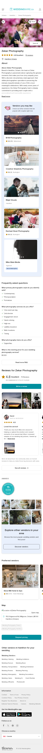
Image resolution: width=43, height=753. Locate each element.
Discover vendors (21, 547)
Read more (6, 96)
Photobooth (21, 682)
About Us (23, 701)
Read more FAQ (22, 362)
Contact (4, 695)
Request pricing (21, 637)
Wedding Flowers (7, 670)
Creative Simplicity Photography (19, 169)
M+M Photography (14, 138)
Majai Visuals (11, 200)
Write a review (21, 386)
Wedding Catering (7, 659)
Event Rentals (30, 678)
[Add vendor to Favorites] (39, 21)
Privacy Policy (26, 695)
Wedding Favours (7, 663)
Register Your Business (9, 701)
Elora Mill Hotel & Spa (13, 591)
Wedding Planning (22, 670)
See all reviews (20, 468)
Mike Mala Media (13, 262)
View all (35, 43)
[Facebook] (3, 725)
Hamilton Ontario (11, 59)
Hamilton (12, 15)
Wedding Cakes (7, 678)
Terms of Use (14, 695)
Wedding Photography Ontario (11, 625)
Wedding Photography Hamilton (12, 629)
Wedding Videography (9, 674)
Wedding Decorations (26, 674)
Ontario (4, 15)
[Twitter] (8, 725)
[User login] (40, 9)
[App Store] (9, 716)
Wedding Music (21, 663)
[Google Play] (24, 716)
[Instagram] (17, 725)
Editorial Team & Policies (10, 704)
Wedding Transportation (9, 667)
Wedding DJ (19, 678)
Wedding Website (35, 704)
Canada (9, 736)
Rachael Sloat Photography (17, 231)
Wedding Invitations (22, 659)
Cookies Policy (7, 698)
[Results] (3, 21)
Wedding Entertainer (27, 667)
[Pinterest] (13, 725)
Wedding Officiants (8, 682)
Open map (35, 613)
